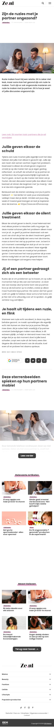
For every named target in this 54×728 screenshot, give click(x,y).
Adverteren (25, 713)
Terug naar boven (25, 649)
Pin (38, 360)
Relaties (6, 22)
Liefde (5, 689)
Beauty (5, 679)
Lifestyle (6, 694)
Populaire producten (11, 699)
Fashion (5, 684)
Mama (5, 674)
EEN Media (47, 723)
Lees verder (27, 455)
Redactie (9, 713)
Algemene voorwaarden (38, 713)
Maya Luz (32, 22)
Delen (27, 360)
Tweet (33, 360)
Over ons (17, 713)
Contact (27, 715)
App (44, 360)
